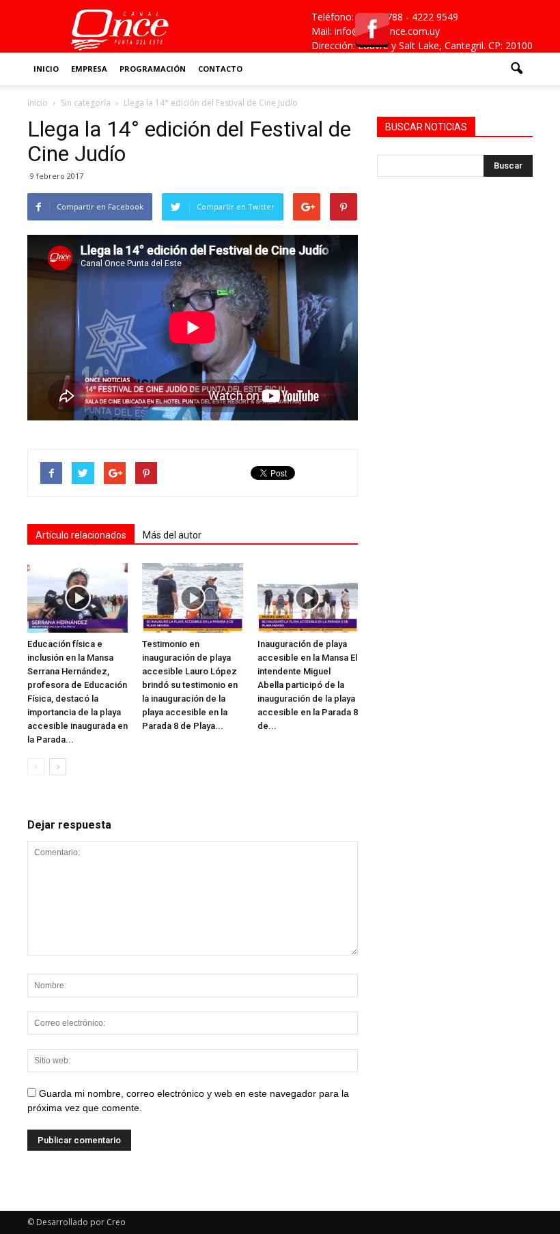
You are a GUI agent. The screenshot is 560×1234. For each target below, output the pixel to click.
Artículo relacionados (81, 535)
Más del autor (172, 535)
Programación (153, 68)
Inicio (46, 68)
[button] (516, 69)
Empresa (89, 68)
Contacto (220, 68)
